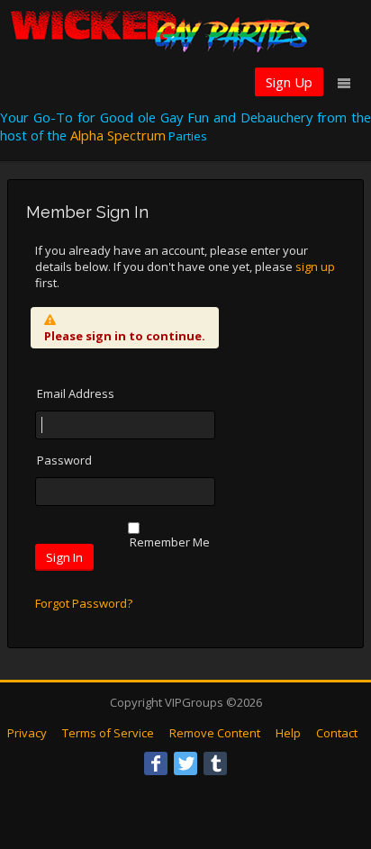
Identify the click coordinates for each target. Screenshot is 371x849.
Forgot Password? (83, 603)
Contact (336, 733)
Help (288, 733)
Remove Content (214, 733)
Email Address (75, 393)
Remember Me (170, 542)
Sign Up (289, 82)
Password (64, 460)
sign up (315, 266)
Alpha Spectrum (118, 135)
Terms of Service (108, 733)
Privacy (27, 733)
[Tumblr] (215, 763)
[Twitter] (185, 763)
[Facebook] (155, 763)
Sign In (64, 557)
